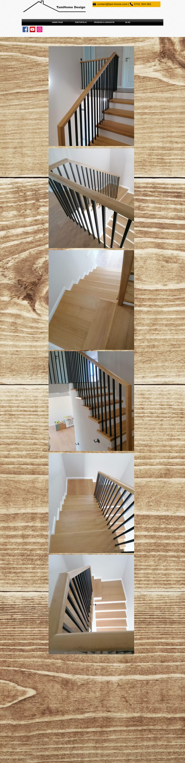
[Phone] (131, 4)
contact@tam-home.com (112, 4)
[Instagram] (39, 29)
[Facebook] (25, 29)
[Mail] (94, 4)
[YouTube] (32, 29)
